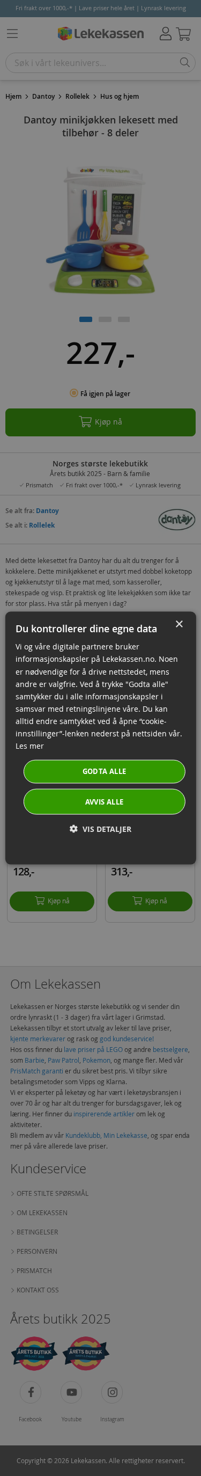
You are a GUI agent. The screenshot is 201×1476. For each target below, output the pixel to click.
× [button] (179, 624)
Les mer (30, 746)
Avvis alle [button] (104, 801)
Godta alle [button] (104, 771)
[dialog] (100, 738)
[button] (100, 828)
